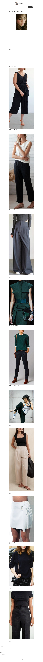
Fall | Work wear (14, 385)
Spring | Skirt (13, 542)
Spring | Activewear (15, 424)
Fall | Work (12, 492)
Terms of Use (3, 653)
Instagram (3, 648)
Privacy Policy (3, 654)
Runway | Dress (13, 325)
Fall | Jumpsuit (13, 129)
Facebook (3, 649)
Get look (30, 7)
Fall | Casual (13, 209)
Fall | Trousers (13, 275)
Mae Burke (23, 659)
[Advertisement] (16, 41)
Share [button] (10, 49)
